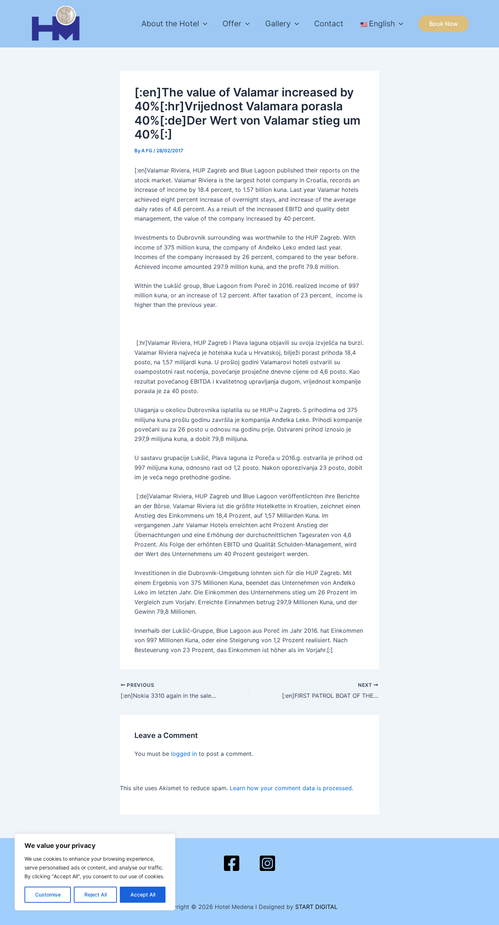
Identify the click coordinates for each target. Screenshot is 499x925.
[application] (203, 23)
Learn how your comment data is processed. (291, 788)
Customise (48, 894)
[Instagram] (267, 863)
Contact (328, 23)
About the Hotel (170, 23)
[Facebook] (231, 863)
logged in (184, 753)
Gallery (278, 23)
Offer (231, 23)
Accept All (142, 894)
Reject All (95, 894)
